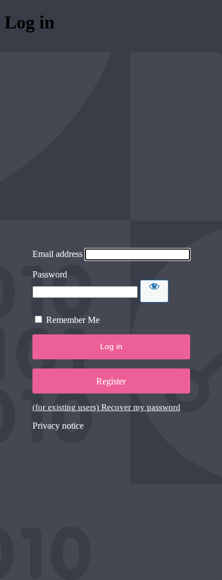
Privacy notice (58, 425)
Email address (57, 254)
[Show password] (154, 291)
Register (111, 381)
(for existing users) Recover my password (106, 407)
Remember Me (73, 320)
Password (49, 274)
